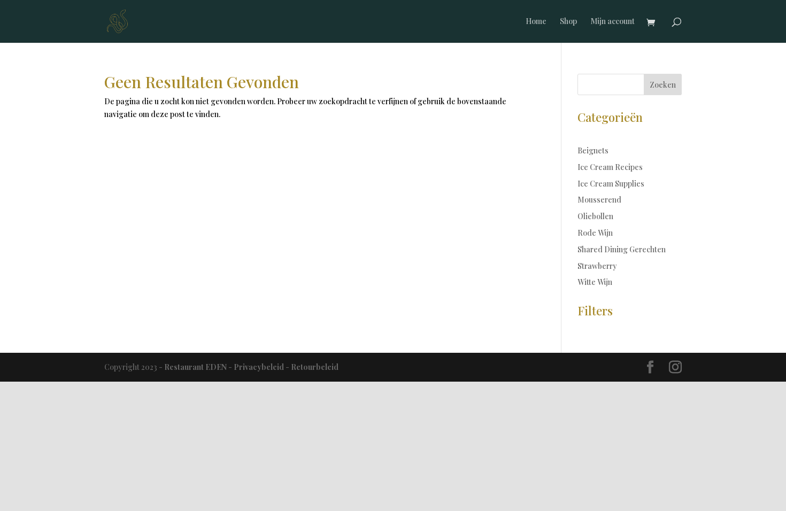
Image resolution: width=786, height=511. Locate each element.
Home (536, 22)
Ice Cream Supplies (610, 184)
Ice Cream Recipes (610, 167)
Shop (568, 22)
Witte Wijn (594, 282)
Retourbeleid (314, 367)
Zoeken (663, 85)
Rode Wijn (595, 233)
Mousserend (599, 200)
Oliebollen (595, 216)
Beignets (592, 150)
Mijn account (612, 22)
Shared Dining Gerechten (621, 249)
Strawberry (597, 266)
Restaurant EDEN (195, 367)
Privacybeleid (259, 367)
